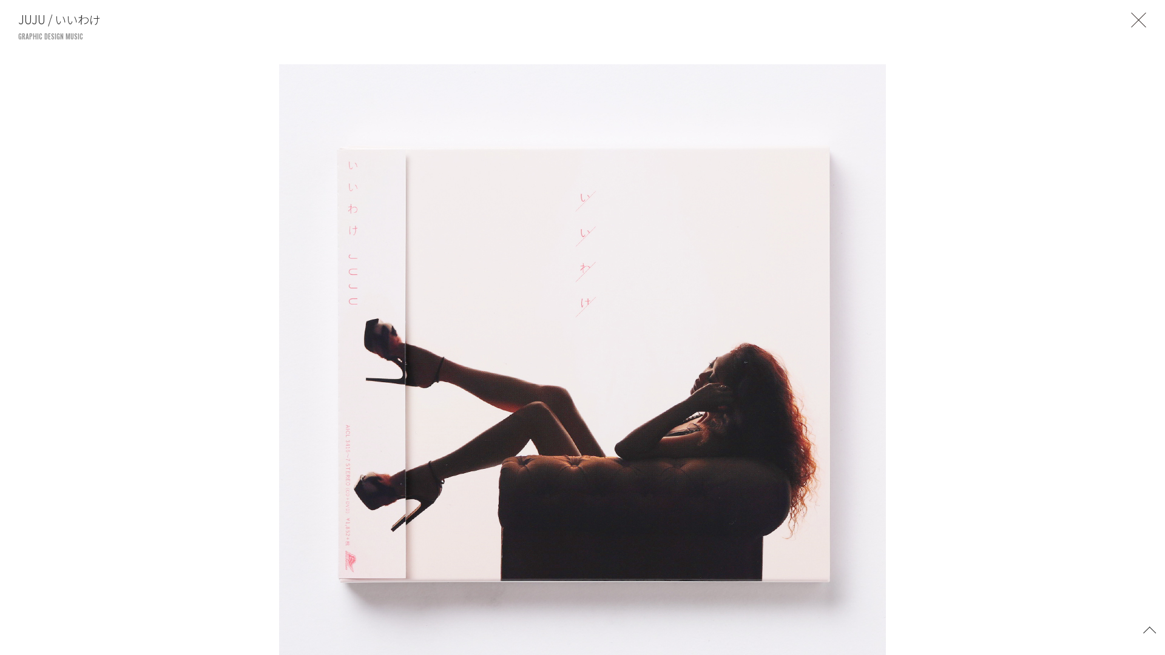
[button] (1149, 629)
